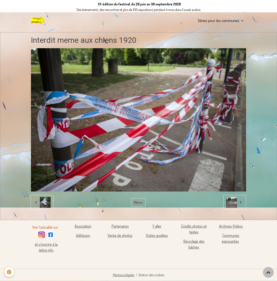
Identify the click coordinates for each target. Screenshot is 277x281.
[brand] (38, 20)
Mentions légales (123, 275)
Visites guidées (157, 235)
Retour (138, 202)
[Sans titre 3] (41, 234)
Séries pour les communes (219, 20)
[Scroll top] (268, 272)
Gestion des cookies (151, 275)
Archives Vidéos (231, 226)
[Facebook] (50, 234)
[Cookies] (9, 272)
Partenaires (120, 226)
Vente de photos (120, 235)
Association (83, 226)
